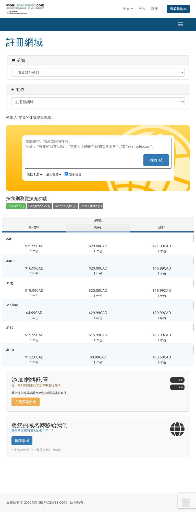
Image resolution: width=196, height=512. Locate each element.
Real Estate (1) (91, 206)
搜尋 (154, 160)
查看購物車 (178, 9)
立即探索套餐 (25, 401)
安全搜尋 (75, 174)
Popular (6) (16, 206)
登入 (142, 8)
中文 (126, 8)
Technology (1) (65, 206)
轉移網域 (22, 440)
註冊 (154, 8)
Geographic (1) (39, 206)
